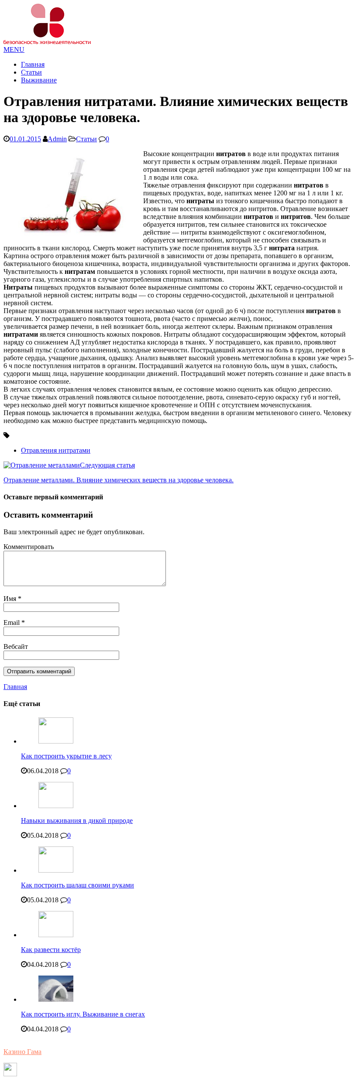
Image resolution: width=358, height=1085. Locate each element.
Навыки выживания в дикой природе (77, 820)
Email (12, 622)
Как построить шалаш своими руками (77, 885)
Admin (57, 139)
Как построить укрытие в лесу (66, 756)
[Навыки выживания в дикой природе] (55, 805)
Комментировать (28, 546)
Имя (10, 598)
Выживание (39, 80)
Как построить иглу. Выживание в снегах (83, 1014)
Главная (33, 64)
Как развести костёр (51, 949)
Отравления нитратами (55, 450)
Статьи (31, 72)
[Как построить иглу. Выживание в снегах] (55, 999)
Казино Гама (22, 1051)
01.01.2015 (25, 139)
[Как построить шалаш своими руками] (55, 870)
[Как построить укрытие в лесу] (55, 741)
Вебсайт (15, 646)
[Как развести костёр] (55, 934)
